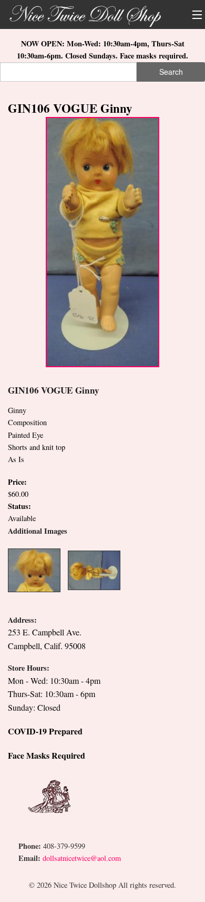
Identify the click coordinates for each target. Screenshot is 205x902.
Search (171, 71)
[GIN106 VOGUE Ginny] (102, 241)
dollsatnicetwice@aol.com (82, 858)
